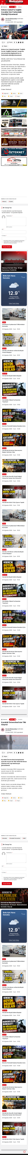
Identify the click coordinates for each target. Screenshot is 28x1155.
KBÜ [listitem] (24, 838)
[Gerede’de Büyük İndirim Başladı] (14, 370)
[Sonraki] (25, 261)
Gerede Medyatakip (11, 18)
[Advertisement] (14, 181)
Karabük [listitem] (4, 838)
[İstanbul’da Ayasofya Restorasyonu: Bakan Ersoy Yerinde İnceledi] (14, 261)
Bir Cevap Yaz (7, 207)
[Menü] (2, 1)
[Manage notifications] (24, 1152)
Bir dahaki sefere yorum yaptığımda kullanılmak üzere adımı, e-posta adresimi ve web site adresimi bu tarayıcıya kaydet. (14, 242)
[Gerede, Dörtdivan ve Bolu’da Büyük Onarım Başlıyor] (14, 345)
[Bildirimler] (5, 4)
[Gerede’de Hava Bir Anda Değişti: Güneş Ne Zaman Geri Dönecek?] (14, 471)
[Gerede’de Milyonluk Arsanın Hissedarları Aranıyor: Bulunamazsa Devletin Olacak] (14, 898)
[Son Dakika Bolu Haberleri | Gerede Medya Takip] (14, 1)
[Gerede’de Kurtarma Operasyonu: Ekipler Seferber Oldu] (14, 445)
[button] (2, 4)
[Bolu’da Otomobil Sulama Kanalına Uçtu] (14, 420)
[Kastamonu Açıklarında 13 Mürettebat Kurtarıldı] (14, 319)
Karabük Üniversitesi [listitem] (14, 838)
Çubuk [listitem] (11, 201)
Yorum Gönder (7, 246)
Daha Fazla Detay (14, 303)
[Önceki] (2, 261)
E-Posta (4, 235)
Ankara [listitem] (4, 201)
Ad (3, 229)
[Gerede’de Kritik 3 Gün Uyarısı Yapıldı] (14, 496)
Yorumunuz (9, 215)
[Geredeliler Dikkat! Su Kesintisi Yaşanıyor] (14, 395)
